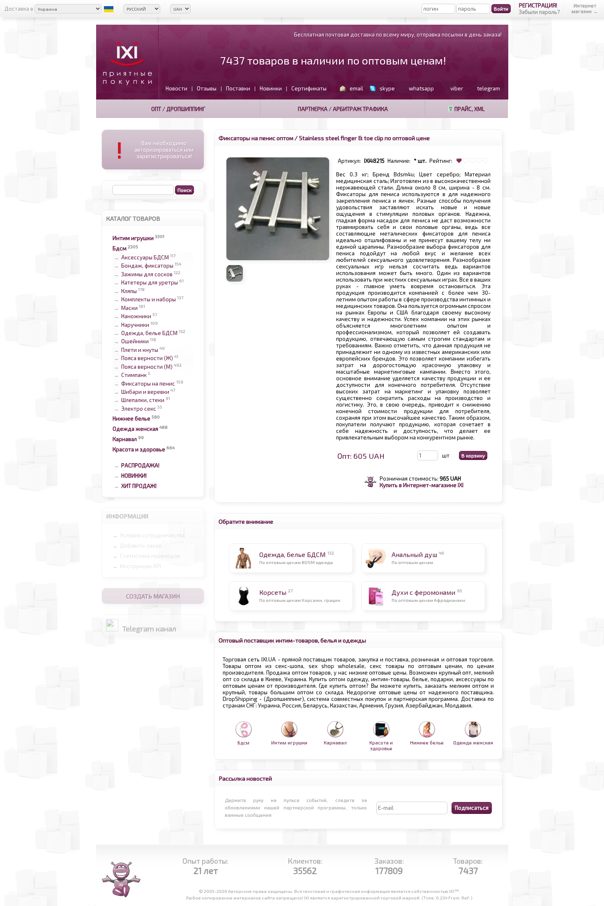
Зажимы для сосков (147, 274)
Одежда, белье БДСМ (149, 333)
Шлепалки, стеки (142, 400)
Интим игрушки (133, 238)
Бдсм (120, 248)
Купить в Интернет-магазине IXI (421, 485)
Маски (129, 308)
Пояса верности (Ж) (147, 358)
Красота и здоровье (139, 449)
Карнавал (125, 439)
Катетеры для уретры (149, 283)
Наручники (135, 324)
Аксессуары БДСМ (145, 257)
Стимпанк (134, 375)
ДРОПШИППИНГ (185, 109)
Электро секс (138, 408)
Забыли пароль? (539, 12)
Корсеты (272, 592)
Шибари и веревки (145, 391)
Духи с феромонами (423, 592)
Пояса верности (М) (147, 366)
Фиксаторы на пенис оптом (256, 137)
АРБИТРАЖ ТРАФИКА (360, 109)
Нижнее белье (131, 418)
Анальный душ (414, 554)
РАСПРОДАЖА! (140, 465)
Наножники (136, 316)
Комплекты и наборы (148, 299)
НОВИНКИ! (134, 475)
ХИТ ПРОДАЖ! (139, 486)
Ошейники (135, 341)
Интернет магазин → (585, 8)
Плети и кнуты (139, 350)
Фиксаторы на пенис (148, 383)
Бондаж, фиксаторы (147, 266)
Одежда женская (135, 428)
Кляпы (129, 291)
